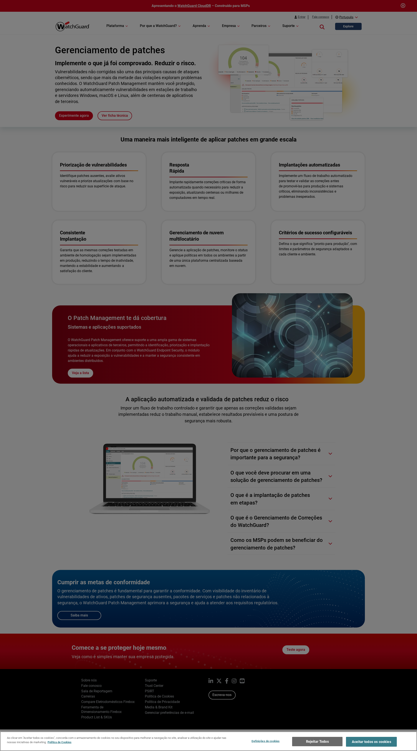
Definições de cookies (266, 741)
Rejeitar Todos (317, 741)
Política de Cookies (59, 742)
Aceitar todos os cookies (371, 742)
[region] (208, 741)
